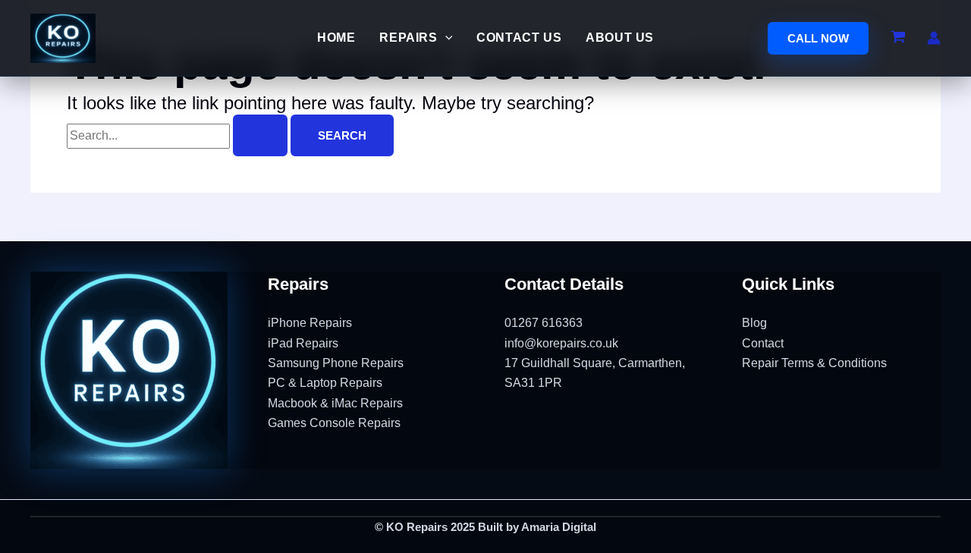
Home (336, 37)
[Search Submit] (260, 135)
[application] (445, 38)
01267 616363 (543, 322)
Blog (754, 322)
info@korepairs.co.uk (561, 343)
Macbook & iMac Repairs (335, 403)
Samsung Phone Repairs (336, 363)
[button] (818, 38)
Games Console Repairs (334, 422)
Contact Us (518, 37)
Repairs (408, 37)
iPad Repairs (303, 343)
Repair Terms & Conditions (814, 363)
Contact (763, 343)
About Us (620, 37)
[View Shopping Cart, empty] (898, 38)
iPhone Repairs (310, 322)
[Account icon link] (934, 38)
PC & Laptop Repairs (325, 382)
